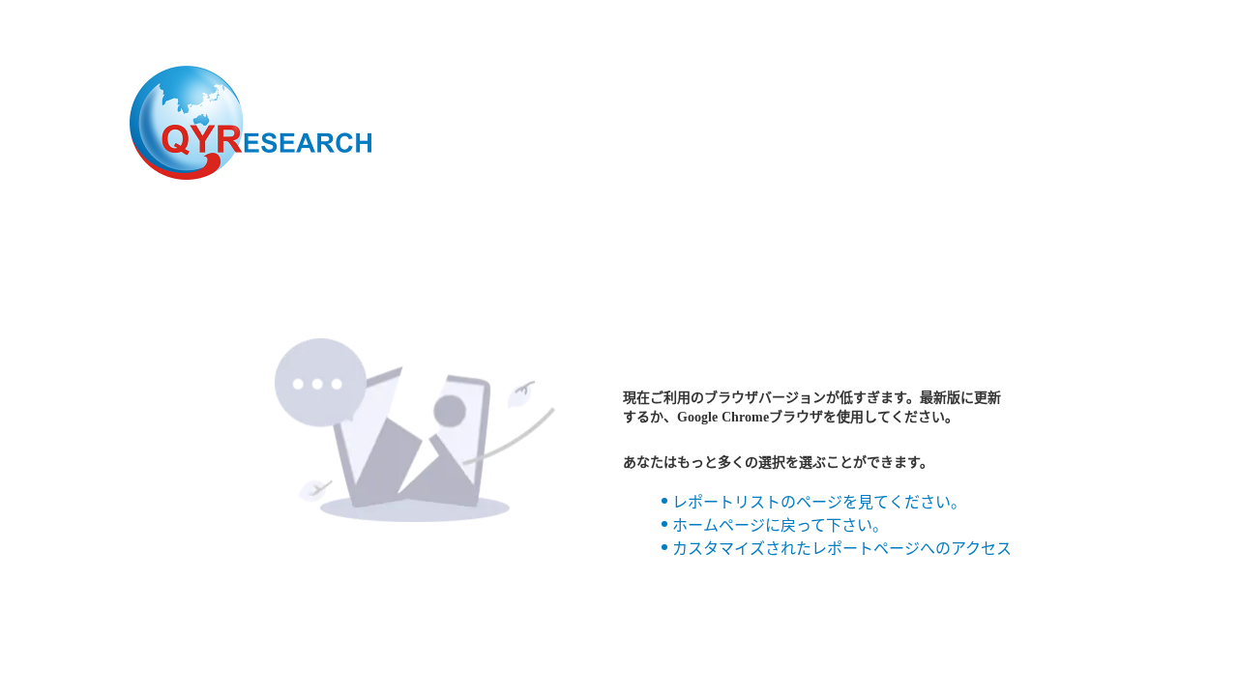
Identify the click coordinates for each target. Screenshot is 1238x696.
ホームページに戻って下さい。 (780, 525)
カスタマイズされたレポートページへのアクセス (842, 548)
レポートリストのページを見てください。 (819, 502)
